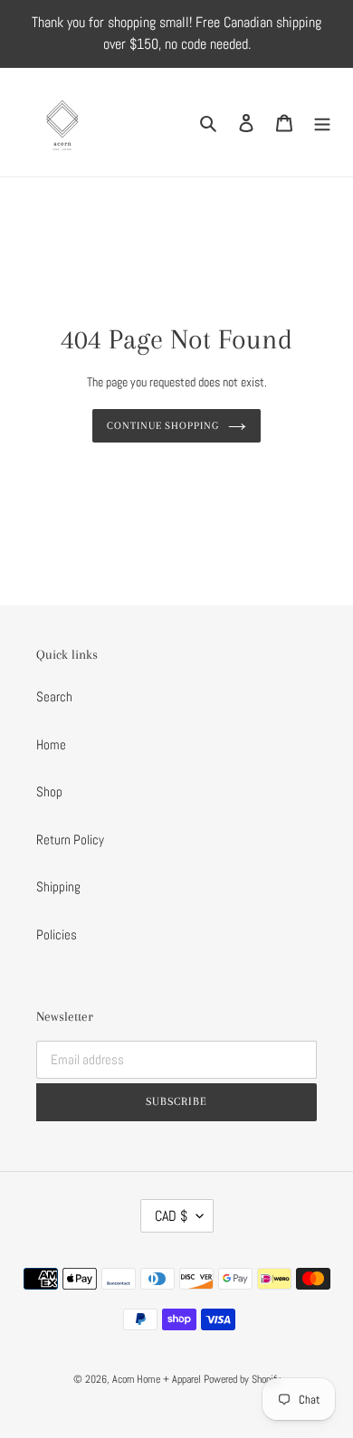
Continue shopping (163, 425)
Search (54, 696)
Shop (49, 791)
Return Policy (70, 839)
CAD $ (171, 1215)
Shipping (58, 886)
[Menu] (322, 122)
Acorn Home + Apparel (158, 1379)
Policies (56, 934)
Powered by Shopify (242, 1379)
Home (51, 744)
